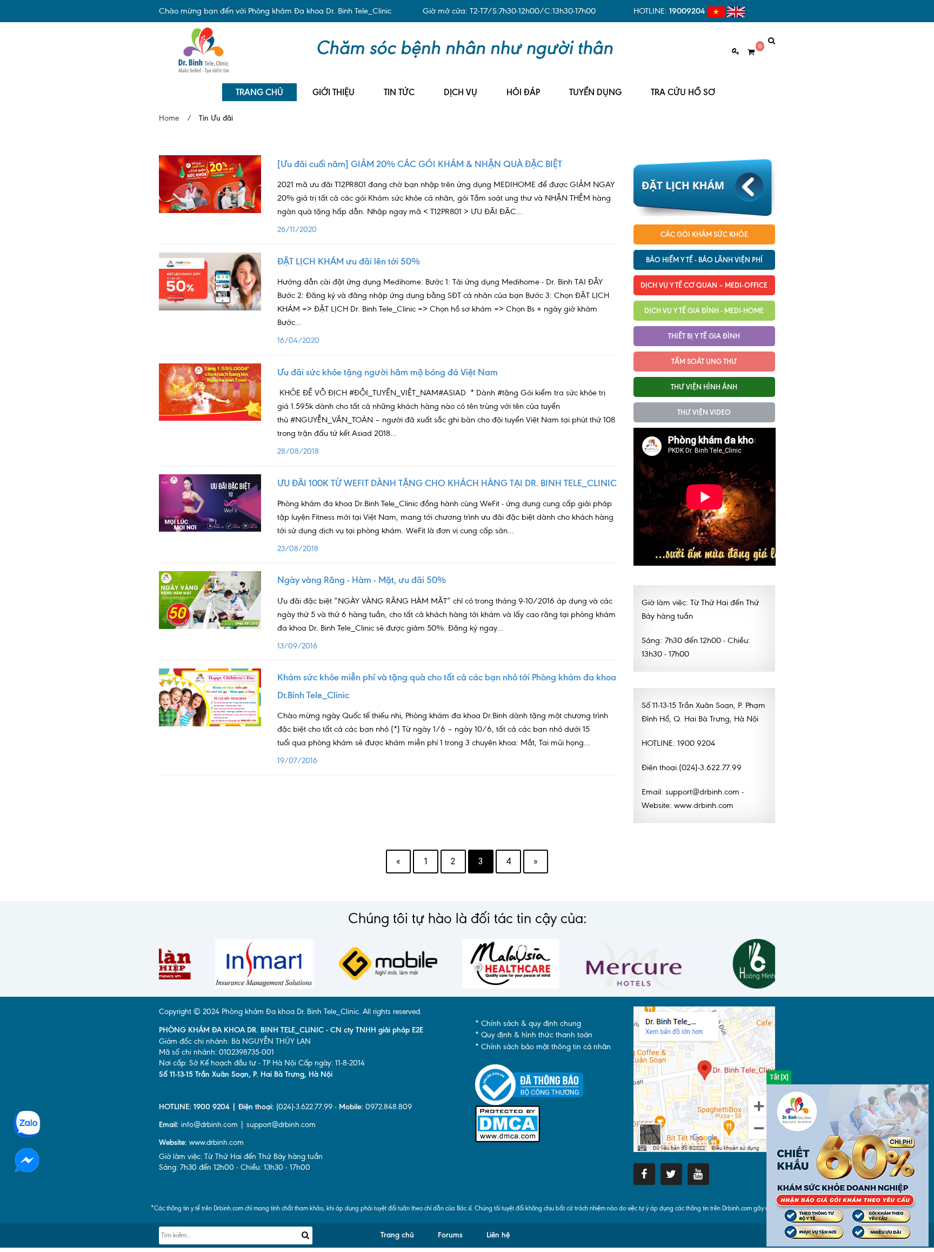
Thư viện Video (704, 412)
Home (169, 118)
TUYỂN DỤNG (595, 92)
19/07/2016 (442, 738)
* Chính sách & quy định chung (528, 1023)
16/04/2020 (443, 311)
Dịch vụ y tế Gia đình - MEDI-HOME (704, 310)
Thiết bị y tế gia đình (704, 336)
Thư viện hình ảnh (704, 386)
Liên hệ (498, 1235)
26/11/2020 (446, 207)
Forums (450, 1235)
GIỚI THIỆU (333, 92)
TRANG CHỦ (259, 92)
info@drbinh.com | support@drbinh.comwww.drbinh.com (237, 1133)
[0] (747, 52)
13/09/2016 (446, 623)
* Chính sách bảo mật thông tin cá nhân (543, 1046)
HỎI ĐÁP (523, 92)
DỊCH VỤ (460, 92)
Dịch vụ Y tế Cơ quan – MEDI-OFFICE (704, 285)
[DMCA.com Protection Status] (507, 1123)
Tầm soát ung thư (704, 361)
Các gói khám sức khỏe (704, 234)
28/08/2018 (446, 422)
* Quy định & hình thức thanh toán (533, 1034)
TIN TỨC (399, 92)
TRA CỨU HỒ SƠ (683, 92)
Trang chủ (397, 1235)
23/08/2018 (445, 526)
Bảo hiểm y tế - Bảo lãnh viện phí (704, 259)
